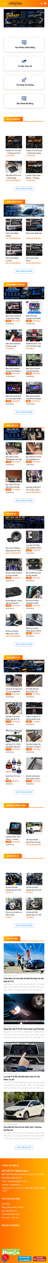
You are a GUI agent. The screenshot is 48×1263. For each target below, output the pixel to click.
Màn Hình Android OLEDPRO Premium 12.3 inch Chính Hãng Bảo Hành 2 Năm (34, 397)
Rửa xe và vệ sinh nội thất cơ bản (14, 913)
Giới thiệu (6, 1204)
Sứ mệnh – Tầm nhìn (10, 1218)
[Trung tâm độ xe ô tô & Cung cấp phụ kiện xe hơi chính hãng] (15, 3)
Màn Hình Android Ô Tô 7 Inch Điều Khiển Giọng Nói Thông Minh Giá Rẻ (13, 397)
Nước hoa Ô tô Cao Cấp (13, 777)
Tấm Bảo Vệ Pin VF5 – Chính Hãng (13, 176)
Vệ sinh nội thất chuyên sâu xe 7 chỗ (33, 913)
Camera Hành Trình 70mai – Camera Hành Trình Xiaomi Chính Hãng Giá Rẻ (13, 838)
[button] (41, 20)
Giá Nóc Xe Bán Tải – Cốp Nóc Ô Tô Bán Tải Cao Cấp (34, 745)
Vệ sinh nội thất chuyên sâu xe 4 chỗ (13, 888)
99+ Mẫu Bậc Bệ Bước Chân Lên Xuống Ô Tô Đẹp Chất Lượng (34, 690)
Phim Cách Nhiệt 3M (33, 233)
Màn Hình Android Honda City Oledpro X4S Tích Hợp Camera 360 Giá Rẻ (13, 370)
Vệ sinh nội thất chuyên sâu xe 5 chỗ (33, 888)
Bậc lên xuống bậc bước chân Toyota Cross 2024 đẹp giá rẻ (33, 777)
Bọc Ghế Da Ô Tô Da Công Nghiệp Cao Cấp (33, 458)
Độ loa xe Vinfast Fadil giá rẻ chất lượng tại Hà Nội (32, 602)
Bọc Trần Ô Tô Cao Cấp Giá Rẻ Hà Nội (13, 486)
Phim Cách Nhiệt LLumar (12, 259)
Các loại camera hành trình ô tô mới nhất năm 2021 (33, 841)
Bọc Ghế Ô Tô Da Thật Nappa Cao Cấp (14, 458)
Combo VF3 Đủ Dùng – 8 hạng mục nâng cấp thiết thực (34, 152)
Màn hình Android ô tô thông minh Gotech (13, 345)
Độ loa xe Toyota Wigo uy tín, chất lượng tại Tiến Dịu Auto (12, 632)
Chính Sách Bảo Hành (11, 1214)
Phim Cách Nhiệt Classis (12, 234)
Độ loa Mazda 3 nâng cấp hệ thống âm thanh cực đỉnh (14, 602)
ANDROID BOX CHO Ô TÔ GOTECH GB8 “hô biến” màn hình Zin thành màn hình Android (33, 345)
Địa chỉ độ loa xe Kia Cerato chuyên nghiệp (33, 574)
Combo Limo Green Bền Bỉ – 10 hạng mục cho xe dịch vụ (33, 176)
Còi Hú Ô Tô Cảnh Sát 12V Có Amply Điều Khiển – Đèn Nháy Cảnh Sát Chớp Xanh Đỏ (14, 690)
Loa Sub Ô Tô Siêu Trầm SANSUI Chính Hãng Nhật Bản (33, 546)
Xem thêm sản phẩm (24, 189)
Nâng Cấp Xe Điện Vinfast (12, 1207)
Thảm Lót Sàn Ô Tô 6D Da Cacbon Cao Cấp (33, 718)
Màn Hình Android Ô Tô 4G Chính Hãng (13, 317)
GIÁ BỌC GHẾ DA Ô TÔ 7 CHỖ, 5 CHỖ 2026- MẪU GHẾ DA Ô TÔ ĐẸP (33, 488)
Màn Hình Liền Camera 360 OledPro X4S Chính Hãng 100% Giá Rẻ (34, 317)
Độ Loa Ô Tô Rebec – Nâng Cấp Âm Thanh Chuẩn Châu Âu (14, 549)
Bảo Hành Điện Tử (9, 1211)
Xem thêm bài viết (24, 1147)
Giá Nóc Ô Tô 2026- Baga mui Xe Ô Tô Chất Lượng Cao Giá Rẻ (13, 718)
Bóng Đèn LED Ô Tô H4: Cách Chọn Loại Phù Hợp (24, 1029)
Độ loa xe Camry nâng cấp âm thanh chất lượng (33, 629)
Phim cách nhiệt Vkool (32, 259)
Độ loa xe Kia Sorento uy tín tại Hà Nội (14, 574)
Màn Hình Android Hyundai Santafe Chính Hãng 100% (33, 370)
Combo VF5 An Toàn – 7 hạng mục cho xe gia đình (13, 152)
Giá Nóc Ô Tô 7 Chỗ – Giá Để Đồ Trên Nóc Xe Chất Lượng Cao (14, 745)
